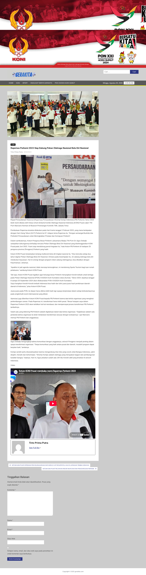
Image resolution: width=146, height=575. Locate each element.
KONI (18, 83)
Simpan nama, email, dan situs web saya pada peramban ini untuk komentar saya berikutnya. (30, 552)
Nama (10, 520)
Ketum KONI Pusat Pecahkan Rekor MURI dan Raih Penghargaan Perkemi (68, 468)
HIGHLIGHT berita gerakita (41, 83)
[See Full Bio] (40, 447)
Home (11, 83)
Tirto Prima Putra (17, 152)
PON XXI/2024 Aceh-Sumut (65, 83)
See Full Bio (34, 448)
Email (10, 529)
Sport (25, 83)
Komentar (11, 490)
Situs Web (11, 539)
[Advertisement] (64, 15)
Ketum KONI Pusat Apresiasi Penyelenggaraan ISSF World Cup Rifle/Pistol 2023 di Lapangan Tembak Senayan (50, 465)
